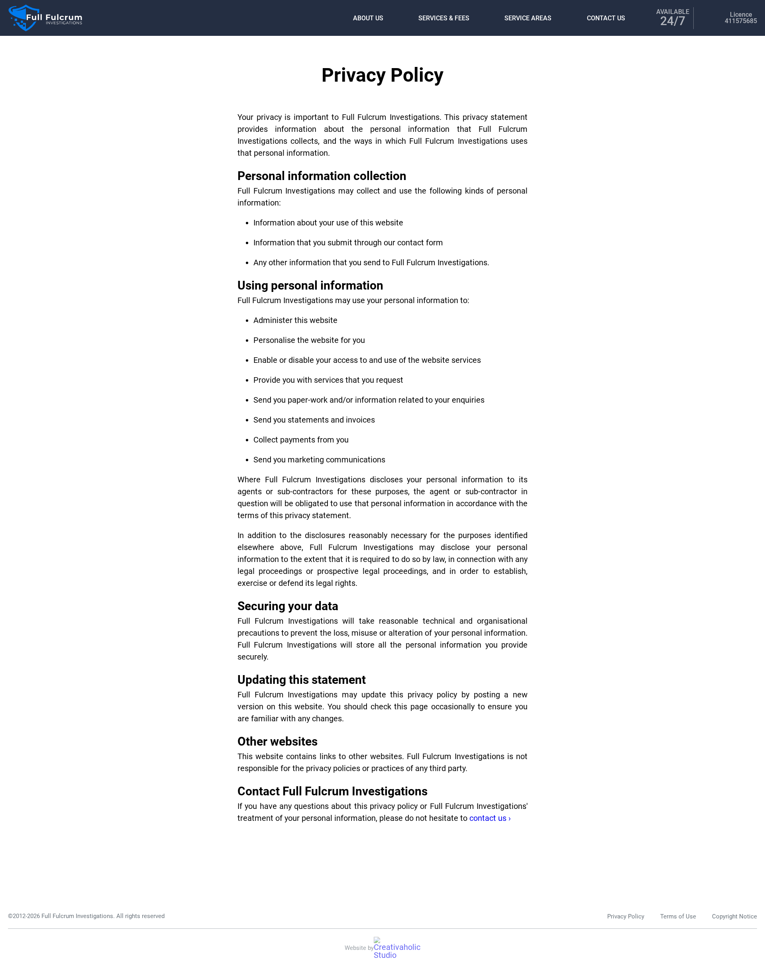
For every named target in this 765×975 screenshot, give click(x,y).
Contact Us (606, 18)
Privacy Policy (625, 916)
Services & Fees (443, 18)
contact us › (490, 818)
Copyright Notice (734, 916)
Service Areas (527, 18)
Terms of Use (678, 916)
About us (368, 18)
